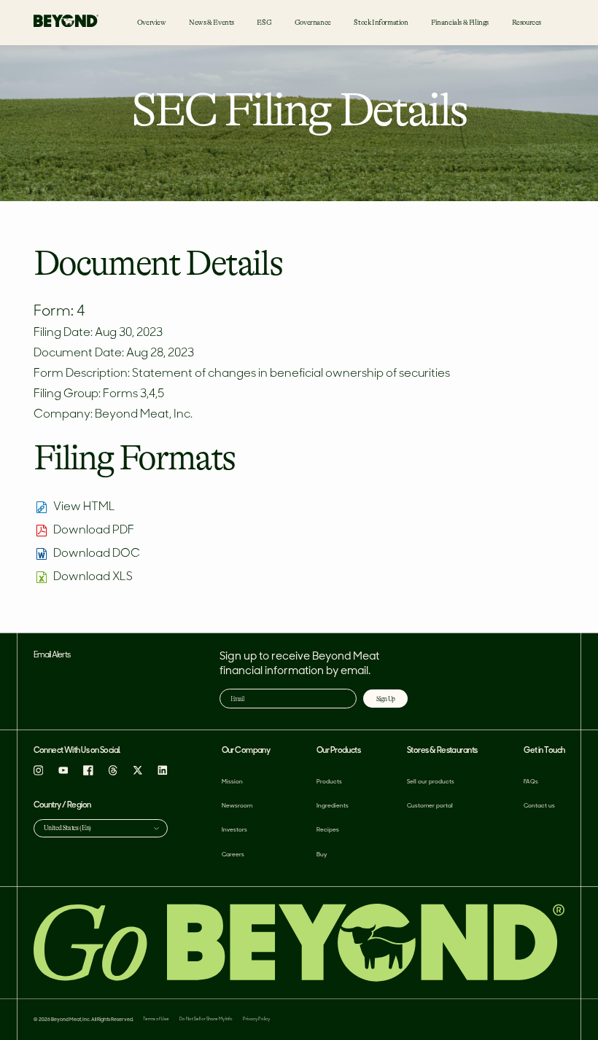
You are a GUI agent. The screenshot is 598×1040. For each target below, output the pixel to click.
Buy (322, 855)
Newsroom (237, 806)
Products (329, 782)
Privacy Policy (256, 1019)
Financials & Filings (460, 22)
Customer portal (430, 806)
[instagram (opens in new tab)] (39, 772)
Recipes (328, 830)
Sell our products (430, 782)
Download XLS (93, 577)
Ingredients (333, 806)
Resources (526, 22)
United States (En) (67, 828)
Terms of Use (156, 1019)
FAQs (531, 782)
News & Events (211, 22)
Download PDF (93, 530)
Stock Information (381, 22)
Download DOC (96, 554)
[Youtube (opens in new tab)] (63, 772)
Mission (232, 782)
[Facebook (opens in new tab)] (88, 772)
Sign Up (385, 699)
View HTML (84, 507)
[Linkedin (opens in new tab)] (163, 772)
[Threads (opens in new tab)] (113, 772)
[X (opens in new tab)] (138, 772)
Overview (151, 22)
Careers (233, 855)
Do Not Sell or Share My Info (206, 1019)
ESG (264, 22)
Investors (234, 830)
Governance (313, 22)
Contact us (539, 806)
